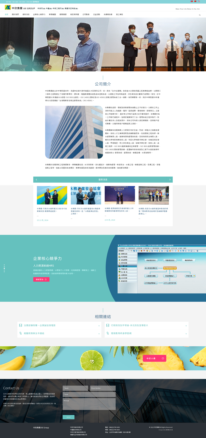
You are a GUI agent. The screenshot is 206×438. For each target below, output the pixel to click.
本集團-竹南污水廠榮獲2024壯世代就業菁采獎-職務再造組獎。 (52, 209)
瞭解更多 (40, 279)
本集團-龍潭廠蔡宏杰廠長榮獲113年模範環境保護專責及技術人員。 (119, 209)
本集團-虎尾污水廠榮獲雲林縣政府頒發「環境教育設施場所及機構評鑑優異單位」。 (153, 211)
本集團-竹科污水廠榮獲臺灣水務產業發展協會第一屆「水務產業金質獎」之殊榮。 (85, 211)
